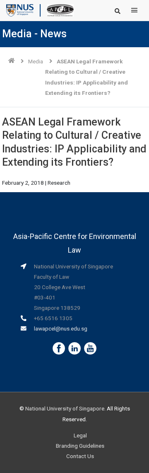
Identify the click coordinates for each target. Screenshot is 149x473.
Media (35, 61)
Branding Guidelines (80, 445)
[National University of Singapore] (20, 10)
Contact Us (80, 456)
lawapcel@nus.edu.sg (60, 328)
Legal (80, 435)
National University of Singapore (64, 408)
